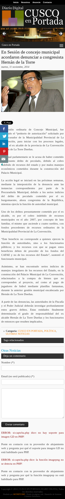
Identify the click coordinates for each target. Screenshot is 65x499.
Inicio (16, 2)
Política (50, 331)
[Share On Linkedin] (4, 144)
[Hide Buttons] (2, 165)
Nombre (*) (7, 362)
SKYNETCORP (19, 494)
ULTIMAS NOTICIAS (18, 334)
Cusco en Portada (30, 331)
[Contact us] (4, 159)
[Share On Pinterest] (4, 151)
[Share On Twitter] (4, 136)
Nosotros (25, 2)
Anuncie (36, 2)
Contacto (47, 2)
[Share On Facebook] (4, 129)
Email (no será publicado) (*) (17, 376)
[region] (32, 35)
